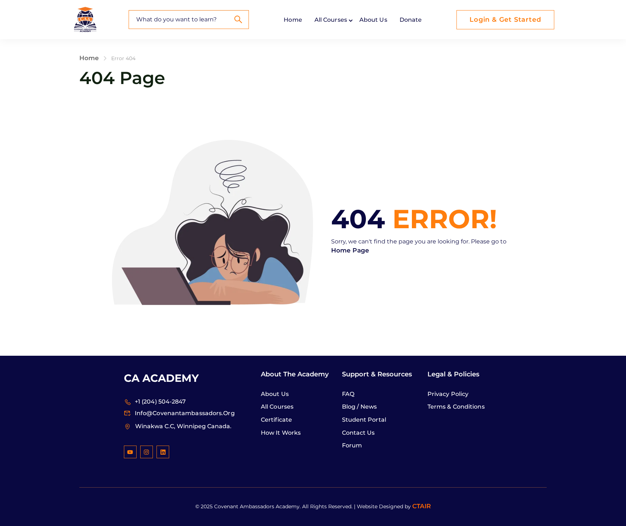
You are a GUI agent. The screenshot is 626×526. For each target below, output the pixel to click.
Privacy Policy (447, 394)
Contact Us (358, 432)
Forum (352, 445)
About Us (373, 19)
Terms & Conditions (456, 406)
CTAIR (421, 506)
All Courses (277, 406)
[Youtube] (130, 452)
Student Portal (364, 419)
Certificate (276, 419)
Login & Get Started (505, 20)
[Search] (238, 19)
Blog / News (359, 406)
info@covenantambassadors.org (185, 413)
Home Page (350, 250)
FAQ (348, 394)
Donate (411, 19)
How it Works (281, 432)
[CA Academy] (85, 19)
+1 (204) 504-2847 (160, 402)
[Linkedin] (162, 452)
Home (293, 19)
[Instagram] (146, 452)
